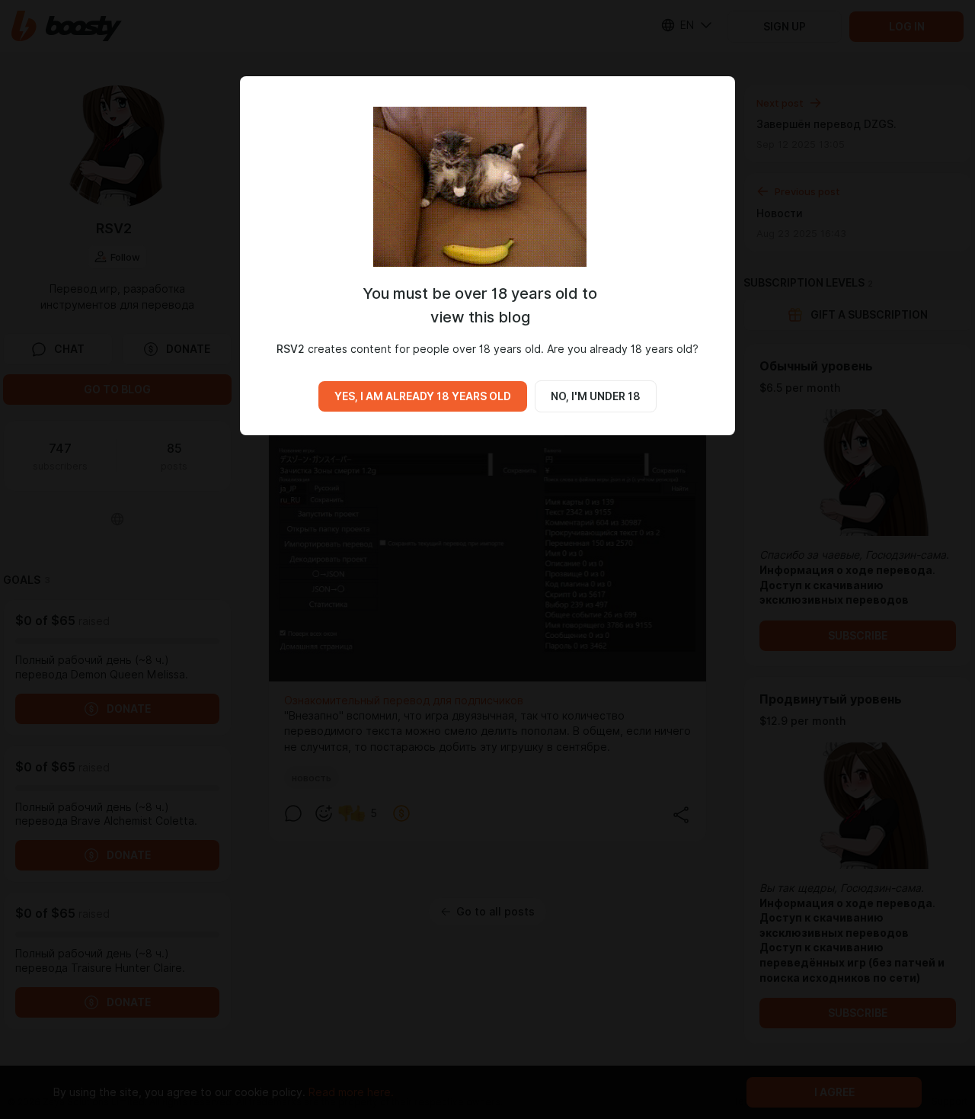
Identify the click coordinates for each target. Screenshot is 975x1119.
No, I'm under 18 (596, 396)
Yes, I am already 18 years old (422, 396)
